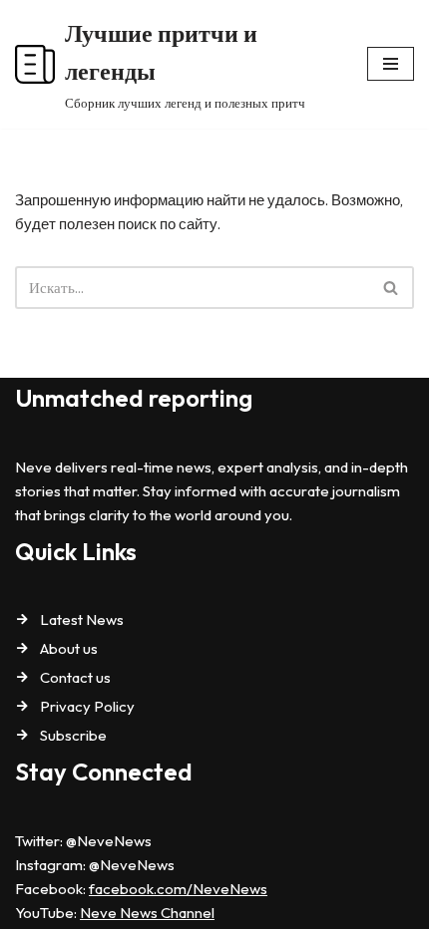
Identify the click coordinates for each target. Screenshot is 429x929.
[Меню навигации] (390, 64)
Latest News (82, 619)
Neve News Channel (147, 912)
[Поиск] (391, 287)
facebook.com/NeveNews (178, 888)
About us (69, 648)
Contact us (75, 677)
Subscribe (73, 735)
